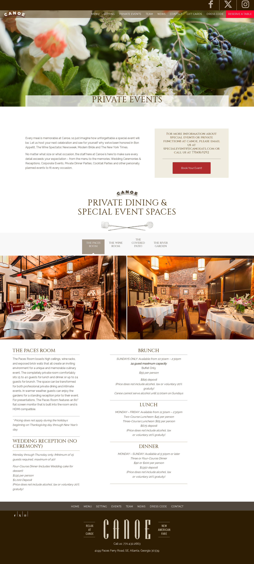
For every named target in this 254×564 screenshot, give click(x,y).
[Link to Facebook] (210, 5)
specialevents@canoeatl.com (188, 148)
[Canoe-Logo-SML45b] (14, 14)
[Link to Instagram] (245, 5)
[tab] (93, 246)
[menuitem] (95, 14)
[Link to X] (228, 5)
